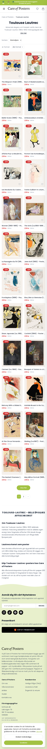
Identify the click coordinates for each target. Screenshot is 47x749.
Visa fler (23, 488)
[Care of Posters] (23, 649)
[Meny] (4, 9)
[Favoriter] (37, 9)
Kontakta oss (7, 697)
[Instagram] (4, 612)
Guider (4, 694)
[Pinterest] (15, 612)
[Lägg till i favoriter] (19, 76)
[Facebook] (21, 612)
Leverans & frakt (31, 687)
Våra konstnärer (8, 687)
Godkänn (23, 743)
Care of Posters (8, 17)
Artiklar (4, 690)
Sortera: (5, 40)
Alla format (17, 47)
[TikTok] (9, 612)
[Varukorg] (43, 9)
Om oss (5, 683)
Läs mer (23, 33)
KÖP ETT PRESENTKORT (24, 629)
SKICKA (41, 606)
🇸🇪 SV (3, 2)
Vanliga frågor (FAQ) (33, 683)
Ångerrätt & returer (32, 690)
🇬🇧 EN (8, 2)
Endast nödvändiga (23, 737)
